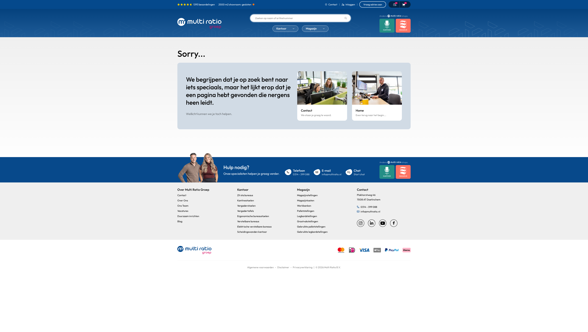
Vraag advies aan (372, 4)
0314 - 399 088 (301, 174)
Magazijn (311, 28)
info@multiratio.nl (331, 174)
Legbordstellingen (307, 216)
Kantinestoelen (245, 200)
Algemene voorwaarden (260, 267)
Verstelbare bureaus (248, 221)
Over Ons (182, 200)
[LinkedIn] (371, 223)
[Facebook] (393, 223)
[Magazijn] (403, 26)
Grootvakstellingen (307, 221)
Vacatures (182, 210)
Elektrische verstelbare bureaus (254, 226)
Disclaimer (283, 267)
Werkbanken (304, 205)
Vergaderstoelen (246, 205)
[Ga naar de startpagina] (199, 23)
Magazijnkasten (305, 200)
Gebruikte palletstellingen (311, 226)
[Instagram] (360, 223)
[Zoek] (345, 18)
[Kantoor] (387, 26)
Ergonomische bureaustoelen (253, 216)
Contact (332, 4)
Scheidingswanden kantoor (252, 231)
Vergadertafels (245, 210)
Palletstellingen (305, 210)
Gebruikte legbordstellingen (312, 231)
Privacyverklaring (302, 267)
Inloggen (350, 4)
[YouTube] (382, 223)
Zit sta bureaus (245, 195)
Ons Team (182, 205)
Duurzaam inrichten (188, 216)
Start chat (359, 174)
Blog (179, 221)
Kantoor (281, 28)
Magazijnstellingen (307, 195)
